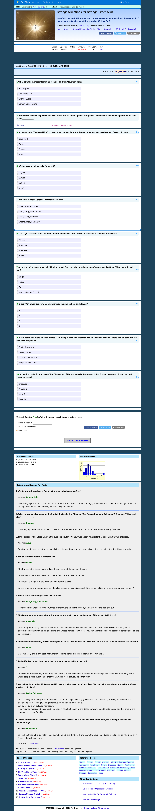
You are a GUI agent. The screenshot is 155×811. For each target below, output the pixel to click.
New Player (125, 2)
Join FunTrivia (38, 7)
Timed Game (133, 71)
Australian (23, 250)
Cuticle (22, 183)
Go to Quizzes (98, 789)
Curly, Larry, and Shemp (30, 211)
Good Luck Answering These (122, 768)
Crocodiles (92, 773)
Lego (101, 773)
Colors (104, 765)
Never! (22, 394)
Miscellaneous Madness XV (31, 791)
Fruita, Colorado (26, 347)
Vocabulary (95, 765)
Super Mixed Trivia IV (27, 775)
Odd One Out (103, 768)
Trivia (45, 2)
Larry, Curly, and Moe (28, 216)
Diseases (112, 765)
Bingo (21, 277)
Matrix (22, 188)
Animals (105, 762)
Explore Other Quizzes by (99, 783)
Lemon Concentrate (28, 104)
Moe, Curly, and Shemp (29, 206)
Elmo (21, 287)
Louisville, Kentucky (28, 357)
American (23, 245)
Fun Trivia (25, 2)
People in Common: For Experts (92, 770)
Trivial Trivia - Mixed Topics (30, 766)
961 (101, 49)
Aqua (21, 154)
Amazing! (23, 389)
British (21, 255)
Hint (137, 82)
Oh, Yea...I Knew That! (27, 772)
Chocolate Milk (25, 93)
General (90, 762)
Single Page (120, 71)
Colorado (111, 770)
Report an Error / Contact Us (96, 808)
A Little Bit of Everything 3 (30, 797)
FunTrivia (91, 800)
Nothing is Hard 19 (26, 769)
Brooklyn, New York (28, 362)
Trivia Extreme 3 (25, 781)
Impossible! (24, 384)
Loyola (22, 172)
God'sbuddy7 (84, 25)
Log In (136, 2)
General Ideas (24, 788)
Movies (82, 762)
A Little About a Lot (26, 762)
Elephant (82, 773)
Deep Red (23, 139)
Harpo (21, 282)
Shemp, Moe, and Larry (29, 222)
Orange (120, 770)
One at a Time (107, 71)
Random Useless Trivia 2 (29, 794)
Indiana (127, 770)
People (98, 762)
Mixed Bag (22, 778)
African (22, 240)
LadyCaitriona (58, 749)
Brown (22, 149)
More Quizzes (99, 794)
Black (21, 144)
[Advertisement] (77, 57)
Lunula (22, 178)
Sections (36, 2)
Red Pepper (24, 88)
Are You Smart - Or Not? (28, 785)
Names (120, 765)
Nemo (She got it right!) (29, 292)
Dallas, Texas (25, 352)
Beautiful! (23, 399)
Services (55, 2)
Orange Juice (25, 99)
